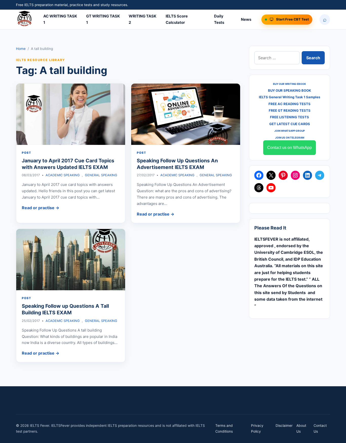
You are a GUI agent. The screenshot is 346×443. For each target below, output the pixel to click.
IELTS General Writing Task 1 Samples (289, 97)
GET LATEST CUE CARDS (289, 124)
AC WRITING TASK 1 (60, 19)
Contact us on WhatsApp (289, 147)
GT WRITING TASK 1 (103, 19)
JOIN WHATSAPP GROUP (289, 130)
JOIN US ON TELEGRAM (289, 137)
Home (21, 49)
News (246, 19)
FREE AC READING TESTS (289, 104)
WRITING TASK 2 (142, 19)
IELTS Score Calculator (177, 19)
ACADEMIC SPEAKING (63, 175)
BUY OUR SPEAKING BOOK (289, 90)
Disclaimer (284, 425)
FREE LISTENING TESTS (289, 117)
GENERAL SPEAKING (101, 175)
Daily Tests (219, 19)
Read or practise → (40, 207)
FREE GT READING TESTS (290, 110)
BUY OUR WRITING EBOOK (289, 83)
